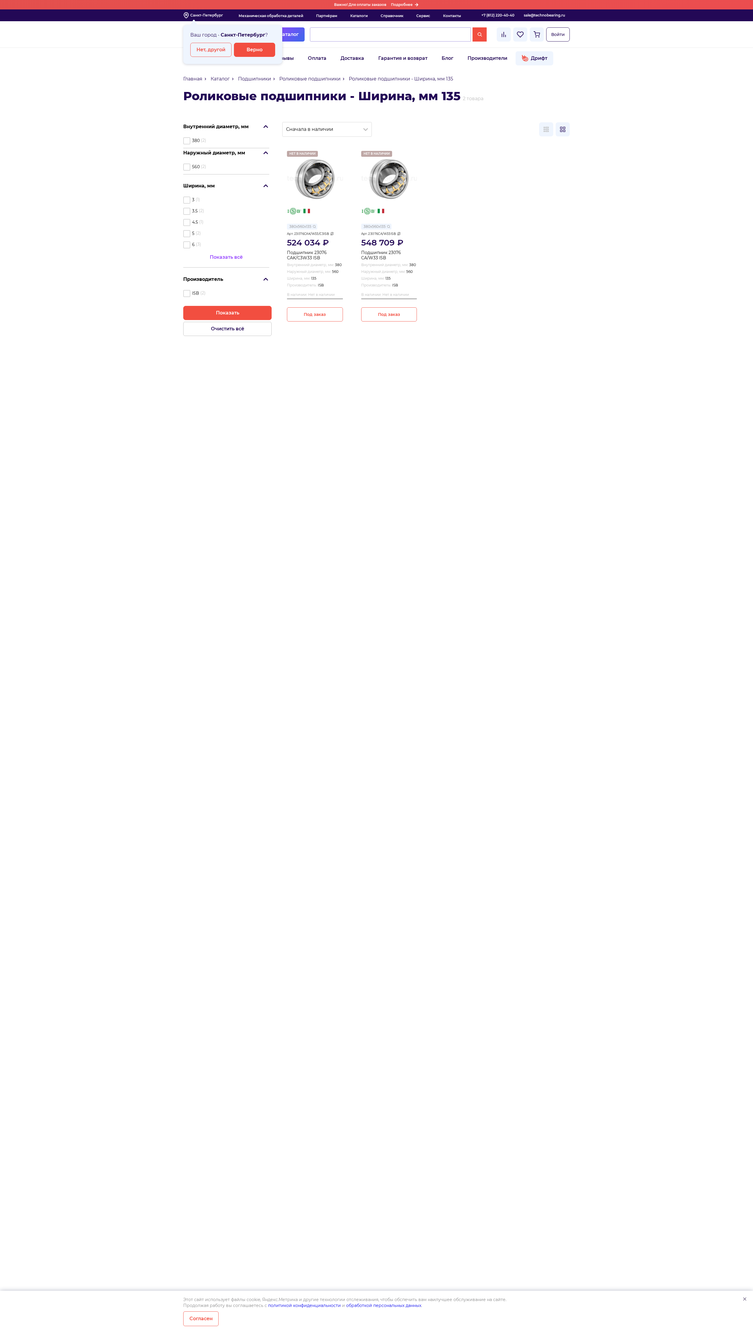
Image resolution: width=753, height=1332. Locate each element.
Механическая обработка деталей (271, 16)
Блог (447, 58)
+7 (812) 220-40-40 (497, 15)
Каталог (289, 34)
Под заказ (315, 314)
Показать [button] (227, 313)
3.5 (195, 211)
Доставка (352, 58)
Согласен (201, 1318)
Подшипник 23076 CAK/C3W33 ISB (307, 255)
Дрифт (539, 58)
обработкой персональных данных (383, 1305)
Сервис (423, 16)
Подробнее (402, 4)
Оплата (317, 58)
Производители (487, 58)
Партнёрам (326, 16)
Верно (254, 49)
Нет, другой (210, 49)
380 (196, 140)
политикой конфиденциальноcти (304, 1305)
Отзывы (284, 58)
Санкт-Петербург (206, 15)
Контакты (452, 16)
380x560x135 (300, 226)
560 (196, 166)
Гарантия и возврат (402, 58)
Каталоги (359, 16)
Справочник (392, 16)
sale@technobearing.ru (544, 15)
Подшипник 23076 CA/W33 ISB (381, 255)
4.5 (195, 222)
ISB (195, 293)
